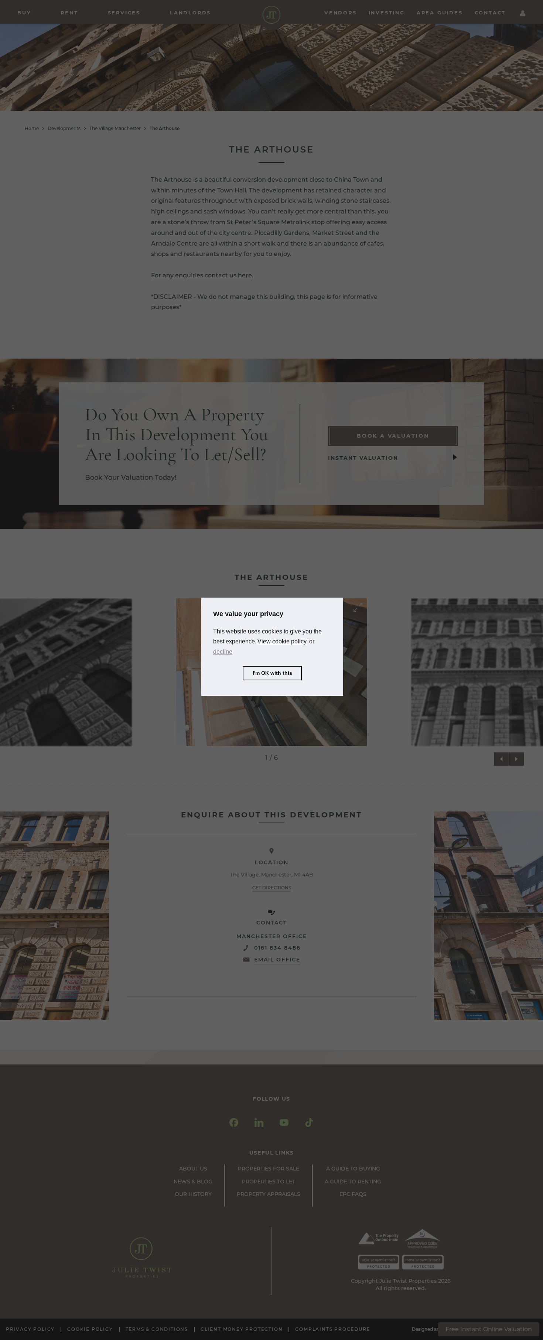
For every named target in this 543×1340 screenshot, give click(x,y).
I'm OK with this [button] (272, 673)
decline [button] (222, 652)
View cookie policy (282, 641)
